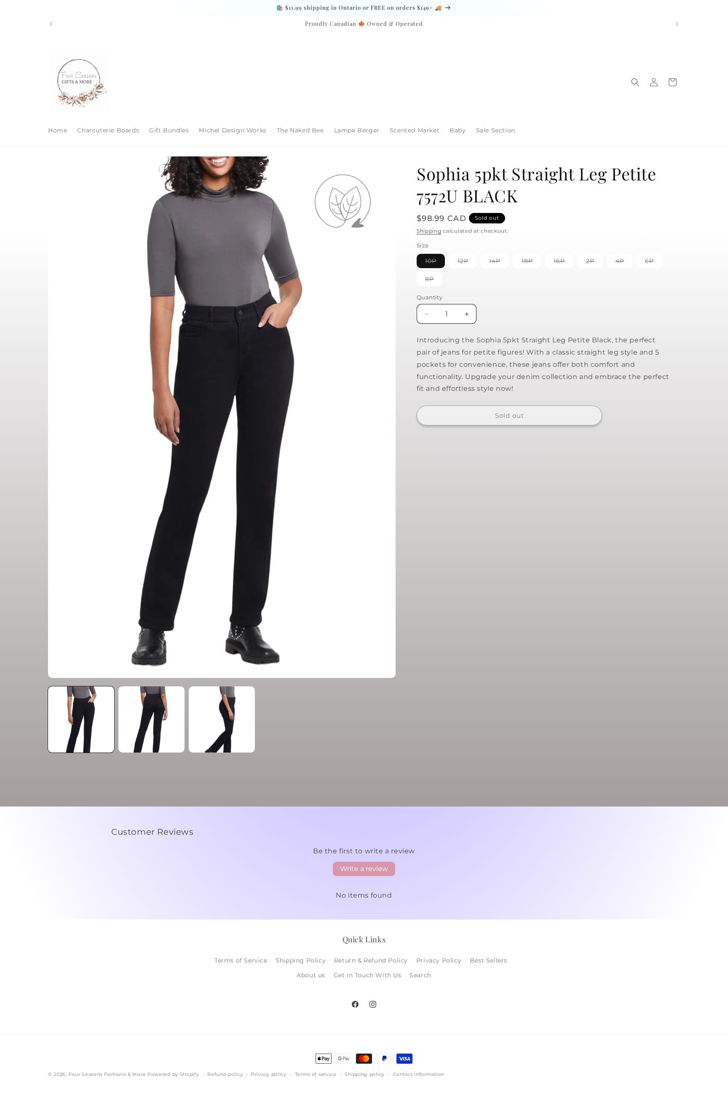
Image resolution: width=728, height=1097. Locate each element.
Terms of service (316, 1074)
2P (594, 262)
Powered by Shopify (173, 1074)
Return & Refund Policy (371, 960)
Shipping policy (365, 1074)
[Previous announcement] (51, 24)
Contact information (418, 1074)
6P (653, 262)
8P (433, 280)
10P (435, 262)
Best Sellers (488, 960)
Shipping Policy (301, 960)
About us (311, 975)
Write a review (364, 869)
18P (531, 262)
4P (624, 262)
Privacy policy (268, 1074)
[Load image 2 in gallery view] (151, 719)
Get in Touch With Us (367, 975)
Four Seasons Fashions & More (107, 1074)
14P (499, 262)
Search (420, 975)
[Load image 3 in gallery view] (222, 719)
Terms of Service (241, 960)
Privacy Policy (438, 960)
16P (563, 262)
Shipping (429, 231)
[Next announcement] (677, 24)
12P (467, 262)
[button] (635, 82)
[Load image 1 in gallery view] (81, 719)
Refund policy (225, 1074)
